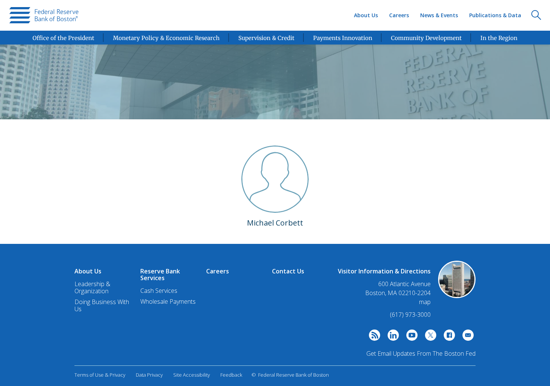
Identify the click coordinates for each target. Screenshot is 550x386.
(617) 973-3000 (410, 314)
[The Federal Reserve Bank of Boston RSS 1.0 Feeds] (372, 337)
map (425, 302)
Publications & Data (495, 15)
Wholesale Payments (168, 301)
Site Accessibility (191, 374)
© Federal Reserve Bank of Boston (290, 374)
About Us (366, 15)
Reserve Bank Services (160, 274)
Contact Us (288, 271)
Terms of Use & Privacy (99, 374)
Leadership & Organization (92, 287)
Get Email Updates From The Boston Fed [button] (421, 353)
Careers (399, 15)
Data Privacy (149, 374)
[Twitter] (428, 337)
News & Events (439, 15)
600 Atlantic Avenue (404, 284)
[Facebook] (447, 337)
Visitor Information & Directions (384, 271)
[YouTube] (410, 337)
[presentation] (44, 15)
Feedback (231, 374)
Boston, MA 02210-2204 (398, 293)
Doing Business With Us (101, 305)
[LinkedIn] (391, 337)
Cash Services (158, 291)
